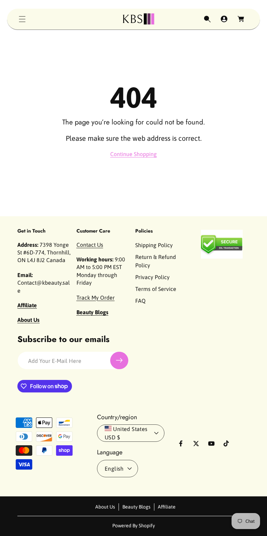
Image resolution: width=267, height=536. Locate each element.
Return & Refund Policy (155, 261)
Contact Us (89, 245)
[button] (22, 19)
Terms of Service (155, 289)
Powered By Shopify (133, 525)
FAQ (140, 301)
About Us (105, 507)
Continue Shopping (133, 154)
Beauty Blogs (136, 507)
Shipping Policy (154, 245)
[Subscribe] (119, 360)
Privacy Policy (152, 277)
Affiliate (167, 507)
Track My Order (95, 297)
